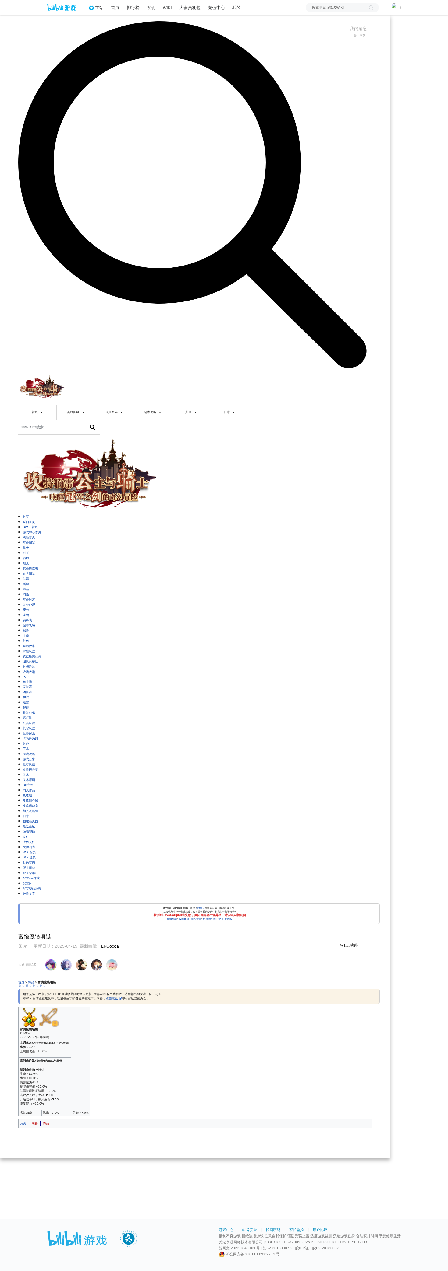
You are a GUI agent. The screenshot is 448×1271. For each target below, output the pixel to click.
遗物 (26, 615)
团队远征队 (30, 661)
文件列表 (29, 847)
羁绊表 (27, 620)
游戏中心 (226, 1230)
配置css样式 (31, 878)
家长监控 (296, 1230)
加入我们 (196, 919)
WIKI (167, 7)
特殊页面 (29, 862)
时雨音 (201, 908)
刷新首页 (29, 537)
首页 (115, 7)
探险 (26, 630)
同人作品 (29, 790)
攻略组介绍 (30, 800)
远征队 (27, 717)
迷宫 (26, 702)
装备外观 (29, 604)
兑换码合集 (30, 769)
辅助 (26, 558)
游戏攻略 (29, 754)
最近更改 (29, 826)
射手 (26, 553)
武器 (26, 578)
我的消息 (358, 28)
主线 (26, 635)
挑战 (26, 697)
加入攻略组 (30, 811)
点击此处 (112, 998)
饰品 (26, 589)
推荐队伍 (29, 764)
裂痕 (26, 707)
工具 (26, 748)
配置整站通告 (32, 888)
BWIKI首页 (30, 527)
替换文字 (29, 893)
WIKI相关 (29, 852)
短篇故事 (29, 646)
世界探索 (29, 733)
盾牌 (26, 584)
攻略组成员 (30, 805)
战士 (26, 547)
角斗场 (27, 681)
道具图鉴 (112, 412)
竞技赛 (27, 686)
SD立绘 (28, 785)
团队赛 (27, 692)
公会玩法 (29, 723)
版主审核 (29, 867)
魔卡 (26, 609)
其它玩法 (29, 728)
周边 (26, 594)
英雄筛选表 (30, 568)
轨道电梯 (29, 712)
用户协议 (320, 1230)
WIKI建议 (29, 857)
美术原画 (29, 780)
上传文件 (29, 842)
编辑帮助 (29, 831)
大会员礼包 (190, 7)
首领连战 (29, 666)
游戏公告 (29, 759)
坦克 (26, 563)
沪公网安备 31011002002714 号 (252, 1254)
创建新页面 (30, 821)
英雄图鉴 (73, 412)
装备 (35, 1123)
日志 (227, 412)
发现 (151, 7)
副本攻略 (150, 412)
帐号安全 (249, 1230)
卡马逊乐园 (30, 738)
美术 (26, 774)
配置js (27, 883)
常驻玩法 (29, 651)
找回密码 (273, 1230)
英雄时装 (29, 599)
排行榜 (133, 7)
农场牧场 (29, 672)
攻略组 (27, 795)
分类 (23, 1123)
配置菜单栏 (30, 873)
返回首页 (29, 522)
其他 (188, 412)
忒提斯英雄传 (32, 656)
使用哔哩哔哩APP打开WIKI (217, 919)
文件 (26, 836)
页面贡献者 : (28, 965)
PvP (26, 677)
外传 (26, 640)
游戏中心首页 (32, 532)
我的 (236, 7)
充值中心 (216, 7)
